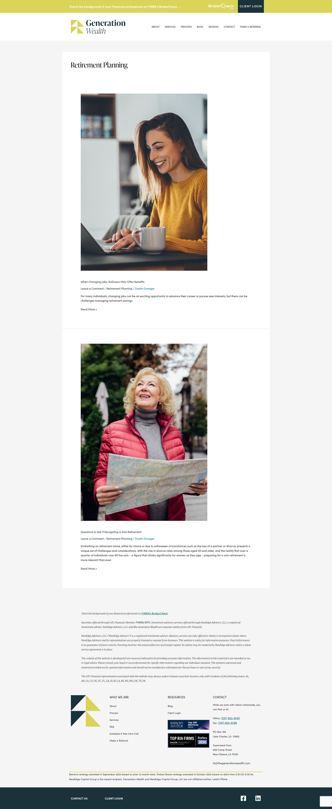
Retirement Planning (119, 288)
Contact (229, 26)
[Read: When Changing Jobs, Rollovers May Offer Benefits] (144, 182)
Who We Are (119, 697)
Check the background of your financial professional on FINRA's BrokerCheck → (125, 6)
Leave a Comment (92, 288)
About (156, 26)
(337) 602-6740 (230, 718)
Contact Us (79, 798)
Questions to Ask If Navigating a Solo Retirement (111, 532)
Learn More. (220, 779)
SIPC (147, 622)
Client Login (174, 713)
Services (170, 26)
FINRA (139, 622)
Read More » (89, 309)
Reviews (214, 26)
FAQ (112, 726)
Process (186, 26)
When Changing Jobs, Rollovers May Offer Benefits (112, 282)
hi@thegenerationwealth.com (231, 763)
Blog (200, 26)
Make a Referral (250, 26)
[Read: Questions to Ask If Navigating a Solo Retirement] (144, 431)
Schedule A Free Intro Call (124, 733)
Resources (176, 697)
